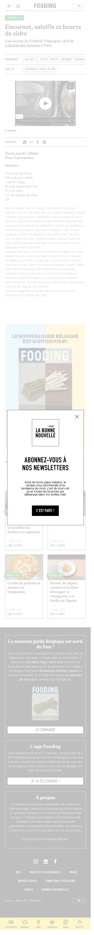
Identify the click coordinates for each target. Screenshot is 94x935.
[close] (77, 416)
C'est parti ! (45, 510)
